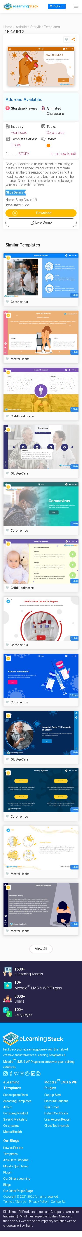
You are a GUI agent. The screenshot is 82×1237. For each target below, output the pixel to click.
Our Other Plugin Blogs (18, 1191)
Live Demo (43, 222)
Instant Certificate (56, 1113)
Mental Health (12, 1132)
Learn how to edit (64, 154)
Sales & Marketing (15, 1119)
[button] (73, 40)
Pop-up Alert (52, 1095)
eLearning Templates (17, 1101)
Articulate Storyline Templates (38, 27)
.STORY (23, 154)
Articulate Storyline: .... (17, 1160)
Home (7, 27)
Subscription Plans (15, 1095)
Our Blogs (11, 1140)
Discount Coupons (56, 1101)
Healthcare (19, 132)
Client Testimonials (57, 1125)
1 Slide (16, 145)
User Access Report (57, 1119)
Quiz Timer (51, 1107)
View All (41, 949)
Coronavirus (55, 132)
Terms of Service (14, 1201)
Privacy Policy (38, 1201)
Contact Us (58, 1201)
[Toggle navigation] (76, 6)
